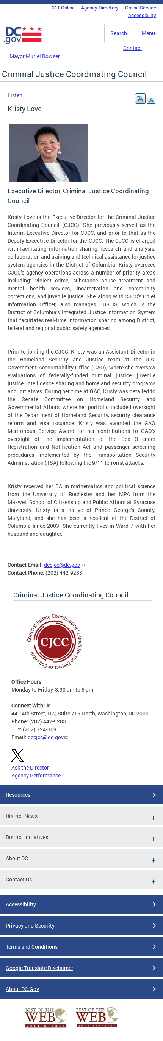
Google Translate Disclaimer (39, 967)
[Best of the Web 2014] (46, 1027)
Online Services (142, 7)
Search (118, 33)
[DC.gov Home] (23, 42)
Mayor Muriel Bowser (34, 56)
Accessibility (142, 15)
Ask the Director (30, 767)
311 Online (63, 7)
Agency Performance (36, 775)
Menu (148, 33)
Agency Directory (100, 7)
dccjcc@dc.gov (62, 564)
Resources (18, 794)
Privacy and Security (30, 925)
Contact (132, 47)
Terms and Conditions (32, 946)
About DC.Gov (22, 989)
